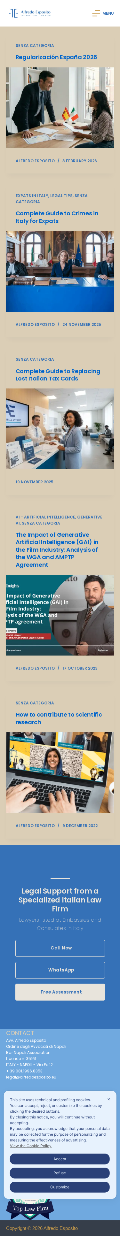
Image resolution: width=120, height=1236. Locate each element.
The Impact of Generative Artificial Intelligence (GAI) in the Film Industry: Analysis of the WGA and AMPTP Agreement (57, 550)
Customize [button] (59, 1187)
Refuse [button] (59, 1173)
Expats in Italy (32, 195)
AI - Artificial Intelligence (45, 517)
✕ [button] (108, 1099)
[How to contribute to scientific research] (60, 772)
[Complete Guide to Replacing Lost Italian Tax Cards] (60, 428)
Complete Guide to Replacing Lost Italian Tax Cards (58, 374)
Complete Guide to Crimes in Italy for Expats (57, 217)
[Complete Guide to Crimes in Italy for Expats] (60, 271)
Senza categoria (35, 45)
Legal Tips (61, 195)
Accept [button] (59, 1158)
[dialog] (60, 1145)
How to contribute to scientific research (59, 718)
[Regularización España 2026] (60, 107)
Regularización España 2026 (56, 57)
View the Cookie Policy (31, 1145)
